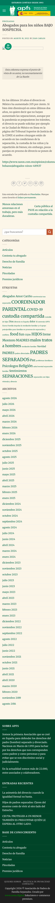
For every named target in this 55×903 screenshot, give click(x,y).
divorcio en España (21, 322)
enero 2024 (9, 556)
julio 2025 (8, 462)
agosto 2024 (9, 527)
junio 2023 (8, 586)
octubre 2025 (10, 450)
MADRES (22, 340)
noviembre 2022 (12, 627)
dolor (32, 321)
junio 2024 (8, 539)
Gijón (28, 334)
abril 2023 (8, 597)
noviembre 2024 (12, 509)
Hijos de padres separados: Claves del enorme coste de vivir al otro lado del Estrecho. (24, 806)
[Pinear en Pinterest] (35, 183)
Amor (19, 296)
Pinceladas (8, 21)
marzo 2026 (9, 421)
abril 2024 (8, 545)
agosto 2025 (9, 456)
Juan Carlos (39, 38)
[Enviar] (50, 232)
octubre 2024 (10, 515)
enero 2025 (8, 498)
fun (21, 334)
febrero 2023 (9, 609)
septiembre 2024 (12, 521)
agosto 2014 (9, 703)
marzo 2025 (9, 486)
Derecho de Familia (13, 261)
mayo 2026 (9, 409)
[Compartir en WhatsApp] (13, 183)
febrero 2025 (9, 492)
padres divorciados (22, 353)
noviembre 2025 (11, 445)
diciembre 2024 (11, 503)
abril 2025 (8, 480)
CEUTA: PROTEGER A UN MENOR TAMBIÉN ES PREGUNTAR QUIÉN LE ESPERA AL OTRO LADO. (24, 820)
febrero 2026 (9, 427)
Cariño (28, 296)
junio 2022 (8, 650)
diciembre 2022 (11, 621)
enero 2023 (8, 615)
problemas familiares (44, 361)
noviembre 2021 (11, 656)
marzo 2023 (9, 603)
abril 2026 (8, 415)
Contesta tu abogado (14, 255)
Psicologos (10, 366)
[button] (4, 10)
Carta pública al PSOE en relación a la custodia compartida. (40, 210)
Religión (26, 366)
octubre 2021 (9, 662)
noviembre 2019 (11, 697)
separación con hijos (42, 377)
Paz (32, 360)
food (14, 334)
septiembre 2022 (12, 633)
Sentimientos (18, 371)
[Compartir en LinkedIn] (41, 183)
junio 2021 (8, 668)
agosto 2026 (9, 398)
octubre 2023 (10, 574)
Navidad (41, 346)
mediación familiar (29, 347)
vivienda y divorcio (9, 382)
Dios (11, 321)
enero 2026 (9, 433)
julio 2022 (8, 644)
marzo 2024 (9, 550)
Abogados (8, 296)
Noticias (7, 267)
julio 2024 (8, 533)
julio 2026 (8, 403)
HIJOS (36, 334)
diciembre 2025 (11, 439)
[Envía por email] (30, 183)
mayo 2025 (8, 474)
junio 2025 (8, 468)
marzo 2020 (9, 686)
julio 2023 (8, 580)
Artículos (7, 249)
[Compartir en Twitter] (24, 183)
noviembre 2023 (11, 568)
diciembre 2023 (11, 562)
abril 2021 (8, 674)
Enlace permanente (27, 197)
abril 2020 (8, 680)
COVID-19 (35, 309)
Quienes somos (12, 881)
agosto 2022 (9, 639)
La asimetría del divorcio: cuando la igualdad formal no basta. (23, 794)
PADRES (8, 353)
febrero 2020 (9, 691)
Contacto (27, 884)
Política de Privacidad (36, 881)
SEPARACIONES (17, 376)
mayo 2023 (8, 591)
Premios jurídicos (12, 279)
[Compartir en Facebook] (19, 183)
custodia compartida (23, 316)
